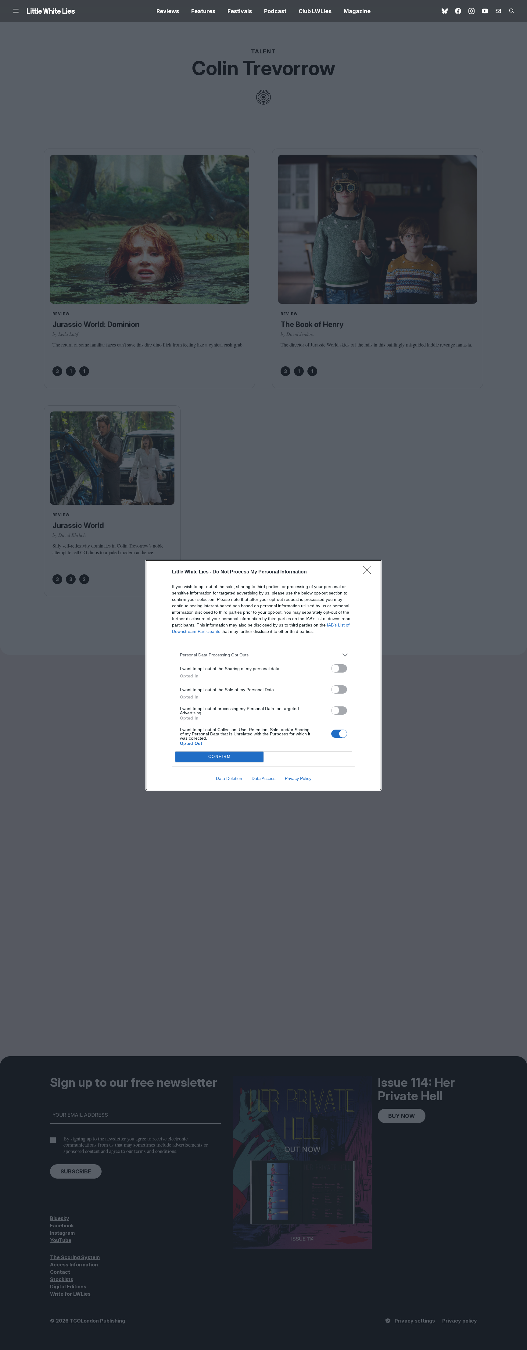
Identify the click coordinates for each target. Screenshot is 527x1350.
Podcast (275, 11)
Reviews (167, 11)
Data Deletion (229, 778)
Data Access (263, 778)
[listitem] (263, 655)
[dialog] (263, 675)
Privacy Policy (298, 778)
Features (203, 11)
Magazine (357, 11)
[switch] (339, 668)
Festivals (240, 11)
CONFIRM (219, 756)
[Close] (369, 572)
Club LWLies (315, 11)
